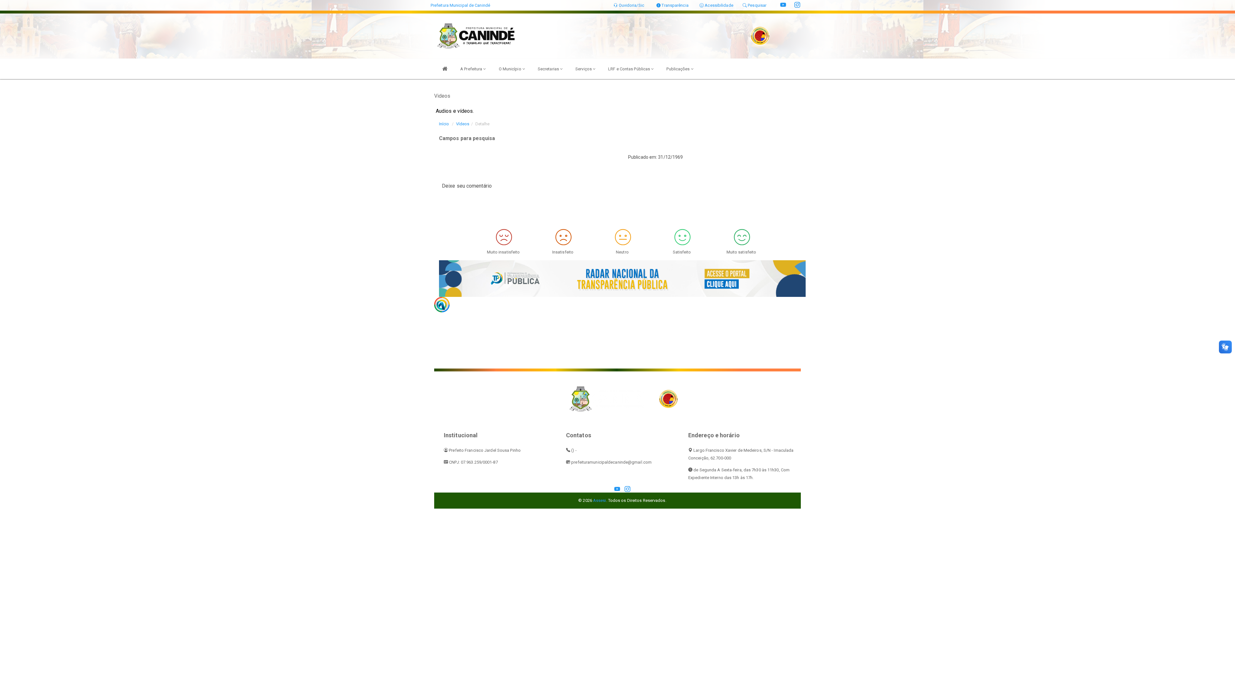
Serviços (584, 69)
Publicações (678, 69)
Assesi (599, 500)
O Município (510, 69)
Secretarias (549, 69)
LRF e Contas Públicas (629, 69)
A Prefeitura (471, 69)
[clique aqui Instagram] (627, 489)
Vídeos (463, 123)
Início (444, 123)
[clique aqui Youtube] (617, 489)
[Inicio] (444, 68)
